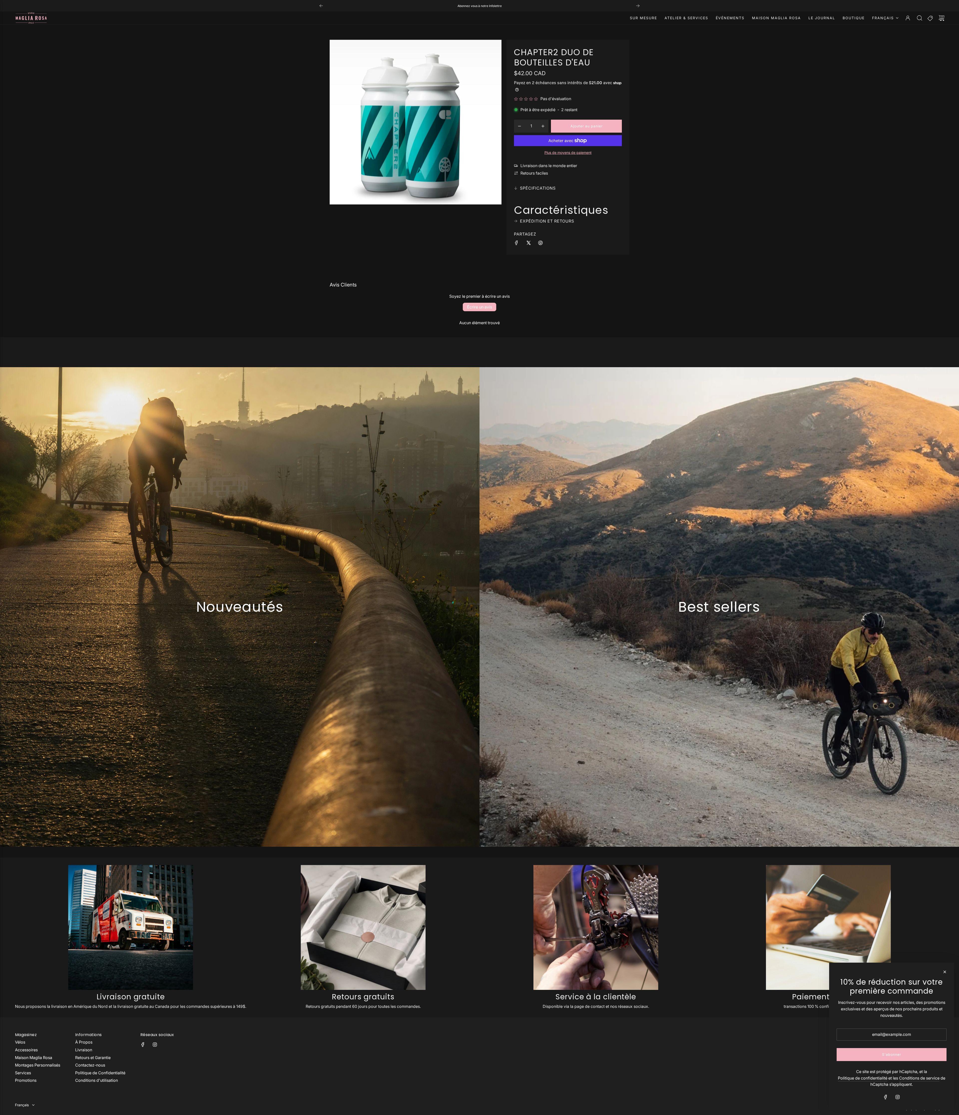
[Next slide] (638, 6)
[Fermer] (944, 971)
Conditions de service (919, 1078)
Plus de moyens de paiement (568, 152)
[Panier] (941, 17)
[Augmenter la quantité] (542, 126)
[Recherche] (919, 17)
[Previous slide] (321, 6)
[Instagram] (154, 1044)
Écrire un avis (479, 306)
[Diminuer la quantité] (519, 126)
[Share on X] (528, 243)
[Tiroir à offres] (930, 17)
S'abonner (891, 1054)
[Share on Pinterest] (540, 243)
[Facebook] (142, 1044)
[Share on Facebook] (516, 243)
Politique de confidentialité (862, 1078)
